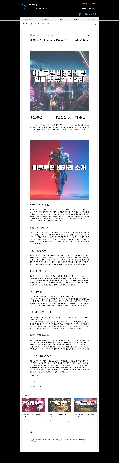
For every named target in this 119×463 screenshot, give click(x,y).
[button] (95, 24)
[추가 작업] (88, 35)
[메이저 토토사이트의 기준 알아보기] (85, 405)
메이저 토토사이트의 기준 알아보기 (85, 415)
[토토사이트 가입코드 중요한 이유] (33, 405)
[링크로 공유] (42, 381)
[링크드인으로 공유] (38, 381)
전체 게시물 (24, 24)
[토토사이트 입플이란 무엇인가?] (59, 405)
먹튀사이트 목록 (35, 24)
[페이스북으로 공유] (30, 381)
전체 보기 (95, 395)
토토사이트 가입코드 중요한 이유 (32, 415)
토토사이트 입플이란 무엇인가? (59, 415)
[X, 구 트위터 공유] (34, 381)
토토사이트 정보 (46, 24)
